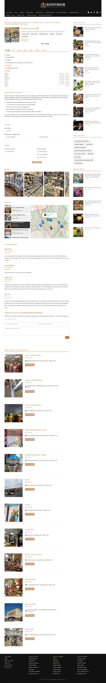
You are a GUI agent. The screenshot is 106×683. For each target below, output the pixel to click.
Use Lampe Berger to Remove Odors (93, 187)
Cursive (27, 505)
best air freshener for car (83, 671)
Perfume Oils (20, 15)
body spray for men (81, 673)
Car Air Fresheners (62, 12)
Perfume (22, 12)
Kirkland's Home (31, 579)
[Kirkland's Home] (14, 587)
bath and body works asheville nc (82, 141)
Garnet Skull (29, 529)
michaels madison (78, 163)
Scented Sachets (74, 12)
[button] (53, 228)
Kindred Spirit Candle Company (36, 455)
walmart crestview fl (33, 667)
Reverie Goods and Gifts (33, 554)
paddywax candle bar (34, 663)
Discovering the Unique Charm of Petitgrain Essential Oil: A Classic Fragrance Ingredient (92, 83)
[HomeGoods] (14, 637)
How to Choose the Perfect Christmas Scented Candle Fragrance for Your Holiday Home (93, 202)
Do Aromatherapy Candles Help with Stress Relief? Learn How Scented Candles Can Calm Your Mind (93, 176)
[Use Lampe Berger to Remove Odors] (78, 192)
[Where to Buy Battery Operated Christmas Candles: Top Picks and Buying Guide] (78, 59)
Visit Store (29, 364)
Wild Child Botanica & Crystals (50, 215)
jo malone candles (81, 663)
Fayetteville (48, 22)
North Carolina (27, 22)
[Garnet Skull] (14, 538)
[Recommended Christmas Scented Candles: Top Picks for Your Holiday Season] (78, 45)
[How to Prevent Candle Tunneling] (78, 232)
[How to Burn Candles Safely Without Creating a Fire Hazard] (78, 32)
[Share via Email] (48, 43)
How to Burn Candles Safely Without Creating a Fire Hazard (93, 28)
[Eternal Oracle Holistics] (14, 413)
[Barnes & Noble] (14, 612)
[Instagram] (94, 12)
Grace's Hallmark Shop (33, 355)
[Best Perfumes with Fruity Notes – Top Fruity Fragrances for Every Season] (78, 72)
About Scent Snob (9, 660)
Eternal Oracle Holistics (33, 405)
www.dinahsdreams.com (11, 68)
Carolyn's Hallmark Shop (33, 380)
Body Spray (30, 12)
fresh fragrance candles (79, 153)
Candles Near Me (31, 15)
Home (6, 658)
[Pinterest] (97, 12)
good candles (89, 144)
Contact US (7, 663)
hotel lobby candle (81, 667)
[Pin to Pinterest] (46, 43)
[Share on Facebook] (42, 43)
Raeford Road (25, 36)
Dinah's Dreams (23, 24)
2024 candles (90, 153)
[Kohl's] (14, 488)
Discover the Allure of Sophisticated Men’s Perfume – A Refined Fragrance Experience (93, 109)
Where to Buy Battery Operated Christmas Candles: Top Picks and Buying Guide (92, 56)
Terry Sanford (55, 22)
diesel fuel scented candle (80, 147)
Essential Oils (39, 12)
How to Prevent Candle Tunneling (92, 227)
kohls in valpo (78, 157)
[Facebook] (88, 12)
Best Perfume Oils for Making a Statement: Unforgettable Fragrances (93, 122)
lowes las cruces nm (33, 673)
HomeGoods (29, 629)
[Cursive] (14, 513)
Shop (15, 12)
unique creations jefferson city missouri (83, 150)
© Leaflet (59, 237)
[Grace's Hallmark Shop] (14, 363)
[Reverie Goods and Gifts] (14, 562)
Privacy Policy (8, 667)
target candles (80, 665)
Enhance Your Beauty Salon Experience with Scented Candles (92, 215)
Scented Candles (50, 12)
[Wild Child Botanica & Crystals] (14, 438)
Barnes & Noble (30, 604)
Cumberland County (37, 22)
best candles (80, 660)
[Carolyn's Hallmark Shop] (14, 388)
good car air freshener (82, 669)
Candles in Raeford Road (11, 24)
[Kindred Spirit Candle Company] (14, 463)
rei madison (31, 669)
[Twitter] (91, 12)
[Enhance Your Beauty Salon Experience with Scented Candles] (78, 219)
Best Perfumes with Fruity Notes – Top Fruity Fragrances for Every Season (92, 69)
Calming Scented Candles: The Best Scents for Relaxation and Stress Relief (93, 96)
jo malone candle (81, 658)
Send (67, 337)
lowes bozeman (32, 665)
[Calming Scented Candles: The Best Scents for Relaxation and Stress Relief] (78, 99)
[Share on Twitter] (44, 43)
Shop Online (32, 660)
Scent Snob (9, 12)
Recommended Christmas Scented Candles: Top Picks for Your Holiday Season (93, 42)
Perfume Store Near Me (45, 15)
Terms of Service (9, 665)
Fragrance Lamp (10, 15)
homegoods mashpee (79, 144)
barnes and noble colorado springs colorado (84, 160)
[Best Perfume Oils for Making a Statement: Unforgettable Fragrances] (78, 126)
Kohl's (27, 480)
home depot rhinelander (34, 671)
